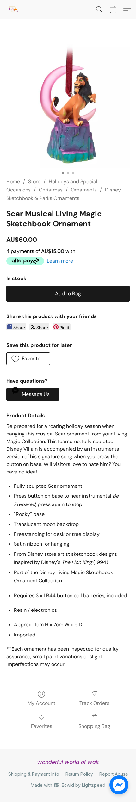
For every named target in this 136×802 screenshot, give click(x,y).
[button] (13, 9)
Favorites (41, 726)
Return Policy (79, 774)
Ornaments (84, 189)
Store (34, 181)
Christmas (51, 189)
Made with (68, 785)
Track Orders (94, 703)
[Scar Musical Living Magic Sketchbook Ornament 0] (68, 106)
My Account (41, 703)
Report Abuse (113, 774)
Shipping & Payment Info (33, 774)
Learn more (60, 261)
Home (13, 181)
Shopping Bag (94, 726)
